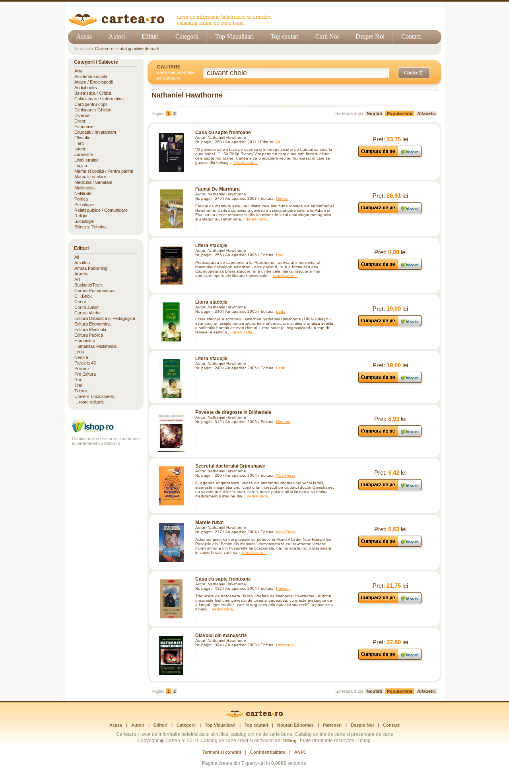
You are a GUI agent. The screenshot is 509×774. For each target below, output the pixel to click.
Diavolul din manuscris (221, 635)
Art (277, 142)
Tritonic (81, 390)
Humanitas (84, 340)
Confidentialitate (267, 752)
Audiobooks (85, 87)
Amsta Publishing (90, 268)
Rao (280, 255)
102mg (290, 740)
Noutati (374, 113)
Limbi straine (86, 160)
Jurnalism (83, 154)
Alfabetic (426, 113)
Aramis (81, 273)
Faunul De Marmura (217, 189)
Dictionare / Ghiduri (92, 109)
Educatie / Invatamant (95, 132)
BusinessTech (88, 285)
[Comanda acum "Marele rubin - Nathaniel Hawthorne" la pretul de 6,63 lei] (390, 546)
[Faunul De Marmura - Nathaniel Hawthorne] (171, 208)
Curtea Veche (87, 312)
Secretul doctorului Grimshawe (230, 466)
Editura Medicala (90, 329)
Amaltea (82, 262)
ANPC (300, 752)
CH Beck (83, 296)
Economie (83, 126)
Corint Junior (86, 307)
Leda (281, 311)
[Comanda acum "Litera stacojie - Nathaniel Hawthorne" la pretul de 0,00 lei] (390, 269)
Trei (78, 385)
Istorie (80, 148)
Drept (79, 121)
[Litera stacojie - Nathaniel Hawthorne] (171, 265)
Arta (78, 70)
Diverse (81, 115)
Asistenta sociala (90, 76)
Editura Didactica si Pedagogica (104, 318)
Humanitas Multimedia (95, 346)
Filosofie (82, 137)
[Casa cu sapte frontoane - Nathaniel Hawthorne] (171, 152)
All (76, 257)
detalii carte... (245, 162)
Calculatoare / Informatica (99, 98)
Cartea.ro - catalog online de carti (127, 48)
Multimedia (84, 187)
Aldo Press (285, 475)
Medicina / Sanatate (93, 182)
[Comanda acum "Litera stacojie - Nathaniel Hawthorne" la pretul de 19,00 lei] (390, 326)
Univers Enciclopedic (94, 396)
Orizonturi (284, 645)
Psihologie (84, 204)
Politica (81, 199)
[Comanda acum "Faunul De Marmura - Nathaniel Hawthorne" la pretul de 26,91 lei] (390, 213)
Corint (80, 301)
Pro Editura (85, 374)
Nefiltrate (82, 193)
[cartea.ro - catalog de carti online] (254, 716)
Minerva (283, 421)
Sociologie (84, 221)
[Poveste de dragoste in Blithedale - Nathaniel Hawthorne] (171, 432)
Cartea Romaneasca (94, 290)
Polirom (282, 588)
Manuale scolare (90, 176)
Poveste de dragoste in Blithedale (233, 412)
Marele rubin (209, 522)
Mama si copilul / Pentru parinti (103, 171)
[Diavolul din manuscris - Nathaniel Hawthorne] (171, 655)
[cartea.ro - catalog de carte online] (173, 24)
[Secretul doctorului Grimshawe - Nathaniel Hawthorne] (171, 485)
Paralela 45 (85, 363)
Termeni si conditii (221, 752)
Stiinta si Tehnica (90, 226)
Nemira (282, 198)
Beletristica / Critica (92, 93)
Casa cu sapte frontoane (223, 132)
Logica (80, 165)
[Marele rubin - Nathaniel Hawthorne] (171, 542)
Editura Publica (88, 335)
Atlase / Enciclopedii (93, 82)
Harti (79, 143)
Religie (80, 215)
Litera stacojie (211, 245)
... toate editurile (89, 402)
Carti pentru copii (90, 104)
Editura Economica (92, 324)
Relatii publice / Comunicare (101, 210)
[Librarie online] (106, 431)
